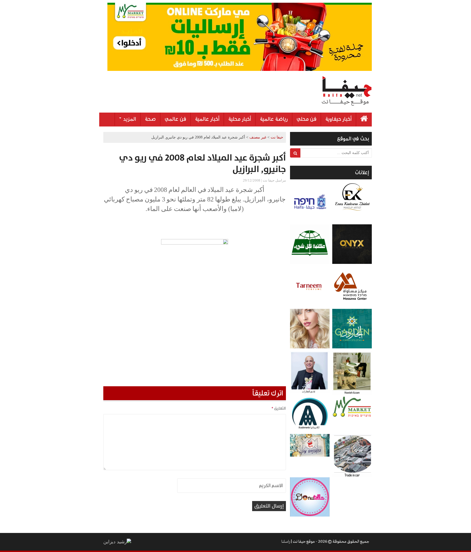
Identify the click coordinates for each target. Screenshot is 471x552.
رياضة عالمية (274, 119)
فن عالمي (175, 119)
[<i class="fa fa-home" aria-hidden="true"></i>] (364, 119)
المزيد (129, 119)
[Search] (295, 153)
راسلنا (285, 541)
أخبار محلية (239, 119)
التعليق (278, 408)
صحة (150, 119)
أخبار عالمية (207, 119)
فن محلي (306, 119)
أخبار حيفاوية (338, 119)
